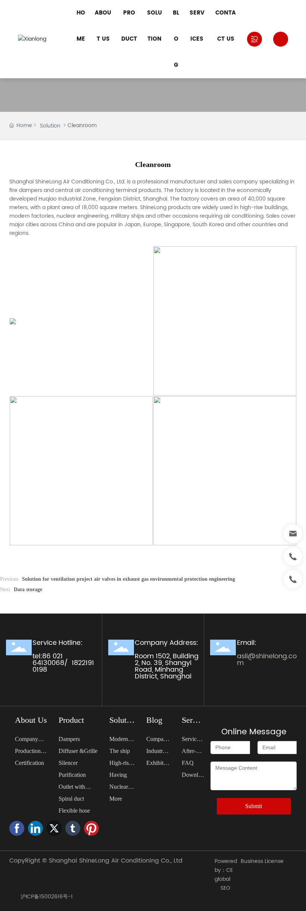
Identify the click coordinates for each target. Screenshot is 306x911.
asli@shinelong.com (267, 659)
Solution (50, 126)
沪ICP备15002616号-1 (47, 896)
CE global (224, 874)
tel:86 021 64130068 (48, 659)
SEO (225, 888)
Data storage (28, 589)
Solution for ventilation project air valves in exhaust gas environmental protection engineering (128, 579)
